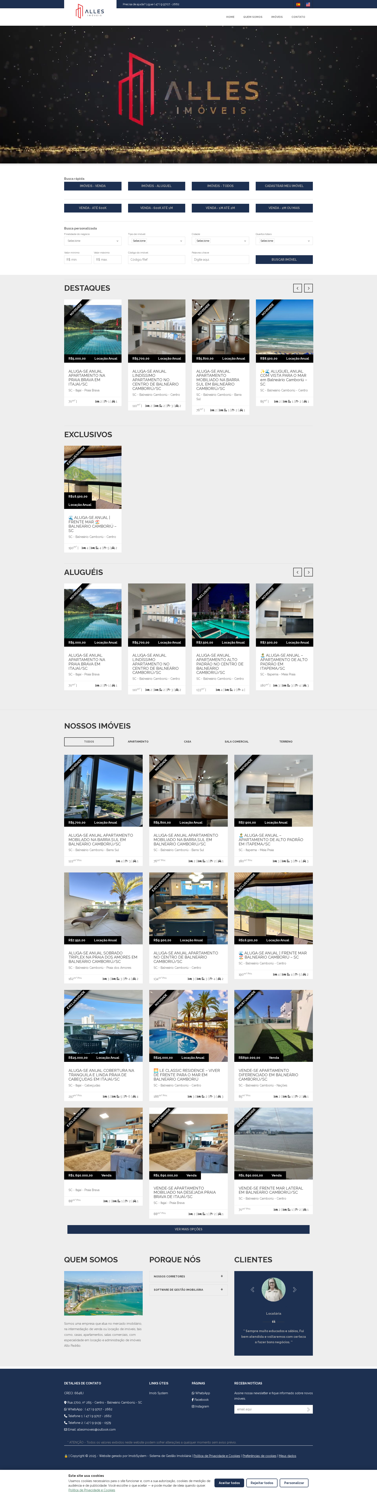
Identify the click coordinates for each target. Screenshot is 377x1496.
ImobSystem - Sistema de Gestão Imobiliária (160, 1456)
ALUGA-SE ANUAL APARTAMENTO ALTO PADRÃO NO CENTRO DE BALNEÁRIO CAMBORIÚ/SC (219, 664)
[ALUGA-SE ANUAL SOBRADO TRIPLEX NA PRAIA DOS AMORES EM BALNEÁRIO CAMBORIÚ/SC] (109, 908)
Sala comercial (237, 741)
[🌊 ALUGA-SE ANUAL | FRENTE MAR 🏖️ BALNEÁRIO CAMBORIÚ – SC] (279, 908)
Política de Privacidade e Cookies (217, 1456)
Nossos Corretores (169, 1276)
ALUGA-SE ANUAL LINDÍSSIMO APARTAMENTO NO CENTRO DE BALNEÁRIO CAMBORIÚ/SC (155, 380)
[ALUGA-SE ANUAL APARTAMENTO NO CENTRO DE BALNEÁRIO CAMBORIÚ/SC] (194, 908)
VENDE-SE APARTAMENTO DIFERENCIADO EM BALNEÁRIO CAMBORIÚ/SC (268, 1074)
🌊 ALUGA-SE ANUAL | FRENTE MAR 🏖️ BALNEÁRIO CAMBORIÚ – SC (93, 524)
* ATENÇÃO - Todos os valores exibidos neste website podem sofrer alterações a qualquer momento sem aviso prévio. (151, 1442)
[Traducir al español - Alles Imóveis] (298, 4)
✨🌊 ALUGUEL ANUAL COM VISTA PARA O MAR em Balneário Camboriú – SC (283, 377)
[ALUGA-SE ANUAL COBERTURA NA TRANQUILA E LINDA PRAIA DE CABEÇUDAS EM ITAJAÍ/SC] (109, 1025)
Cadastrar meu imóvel (284, 186)
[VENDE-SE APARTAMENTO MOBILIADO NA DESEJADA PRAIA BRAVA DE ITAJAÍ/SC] (194, 1143)
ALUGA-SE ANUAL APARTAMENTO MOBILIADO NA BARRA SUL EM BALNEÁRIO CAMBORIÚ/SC (217, 380)
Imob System (158, 1393)
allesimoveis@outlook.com (96, 1429)
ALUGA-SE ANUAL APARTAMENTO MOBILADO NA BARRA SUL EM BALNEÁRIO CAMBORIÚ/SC (101, 839)
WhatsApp (202, 1393)
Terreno (286, 741)
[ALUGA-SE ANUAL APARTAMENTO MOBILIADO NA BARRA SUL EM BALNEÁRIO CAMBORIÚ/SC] (194, 790)
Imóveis (277, 17)
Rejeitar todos (262, 1483)
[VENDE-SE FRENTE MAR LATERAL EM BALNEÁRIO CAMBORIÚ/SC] (279, 1143)
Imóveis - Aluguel (156, 186)
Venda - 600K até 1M (156, 208)
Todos (89, 741)
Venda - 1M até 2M (220, 208)
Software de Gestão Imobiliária (178, 1289)
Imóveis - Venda (93, 186)
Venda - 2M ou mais (284, 208)
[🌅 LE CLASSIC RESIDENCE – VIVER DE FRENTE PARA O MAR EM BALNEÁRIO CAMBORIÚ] (194, 1025)
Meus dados (287, 1456)
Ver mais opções (188, 1229)
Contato (298, 17)
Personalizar (294, 1483)
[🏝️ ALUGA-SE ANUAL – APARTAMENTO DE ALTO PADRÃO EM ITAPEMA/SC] (279, 790)
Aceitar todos (229, 1483)
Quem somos (252, 17)
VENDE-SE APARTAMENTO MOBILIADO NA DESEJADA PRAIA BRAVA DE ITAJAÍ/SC (185, 1192)
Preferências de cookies (259, 1456)
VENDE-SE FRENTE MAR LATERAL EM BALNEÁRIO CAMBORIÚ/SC (271, 1190)
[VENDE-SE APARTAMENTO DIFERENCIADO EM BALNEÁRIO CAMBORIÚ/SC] (279, 1025)
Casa (187, 741)
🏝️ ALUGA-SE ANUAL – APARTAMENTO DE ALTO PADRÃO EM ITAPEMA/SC (284, 661)
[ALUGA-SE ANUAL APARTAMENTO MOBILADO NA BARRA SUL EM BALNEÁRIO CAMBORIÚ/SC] (109, 790)
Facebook (201, 1399)
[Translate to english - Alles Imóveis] (308, 4)
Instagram (201, 1406)
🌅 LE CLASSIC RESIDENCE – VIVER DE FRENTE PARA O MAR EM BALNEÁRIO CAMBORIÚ (187, 1074)
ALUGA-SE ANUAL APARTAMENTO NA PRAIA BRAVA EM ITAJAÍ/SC (87, 377)
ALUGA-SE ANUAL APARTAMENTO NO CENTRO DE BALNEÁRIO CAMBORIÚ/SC (186, 957)
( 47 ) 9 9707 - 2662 (98, 1409)
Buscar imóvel (284, 259)
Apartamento (138, 741)
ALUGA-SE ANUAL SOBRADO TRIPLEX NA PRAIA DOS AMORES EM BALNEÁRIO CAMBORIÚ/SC (103, 957)
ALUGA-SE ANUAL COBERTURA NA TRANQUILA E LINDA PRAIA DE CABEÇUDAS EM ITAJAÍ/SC (101, 1074)
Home (230, 17)
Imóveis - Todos (220, 186)
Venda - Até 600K (92, 208)
